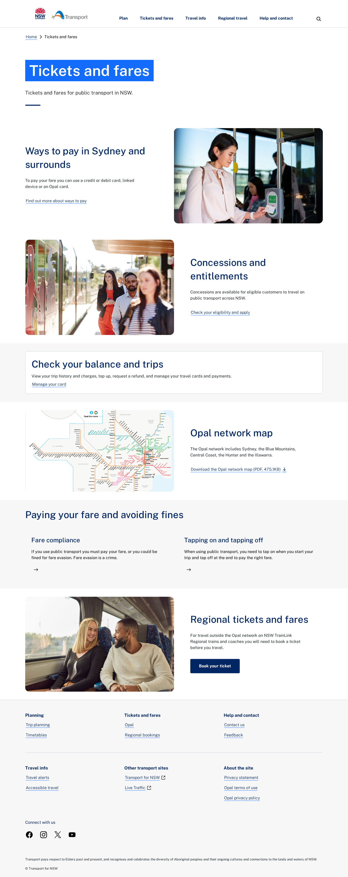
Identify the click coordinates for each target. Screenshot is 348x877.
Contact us (234, 724)
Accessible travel (42, 787)
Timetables (36, 735)
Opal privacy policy (242, 797)
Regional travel (232, 18)
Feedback (233, 735)
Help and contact (276, 18)
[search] (319, 19)
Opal (129, 724)
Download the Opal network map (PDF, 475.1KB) (236, 469)
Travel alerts (37, 777)
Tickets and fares (156, 18)
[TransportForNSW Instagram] (43, 835)
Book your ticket (215, 666)
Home (31, 36)
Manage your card (49, 384)
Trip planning (38, 724)
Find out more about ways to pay (56, 200)
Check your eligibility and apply (220, 312)
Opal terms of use (241, 787)
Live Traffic (135, 787)
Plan (123, 18)
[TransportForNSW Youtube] (72, 835)
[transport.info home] (61, 13)
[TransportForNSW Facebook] (29, 835)
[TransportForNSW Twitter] (58, 835)
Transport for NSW (142, 777)
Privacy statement (241, 777)
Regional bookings (142, 735)
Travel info (195, 18)
